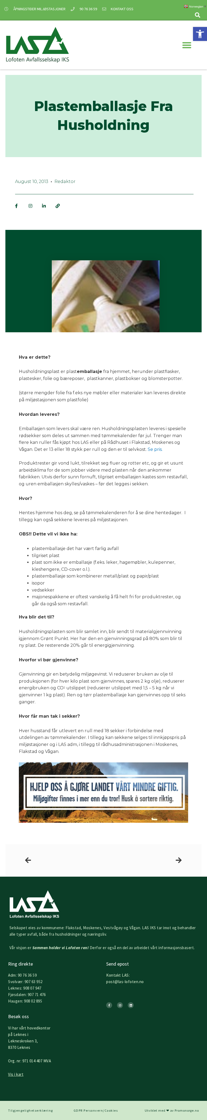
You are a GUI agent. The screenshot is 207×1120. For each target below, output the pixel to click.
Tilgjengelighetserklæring (30, 1110)
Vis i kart (15, 1074)
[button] (200, 34)
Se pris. (155, 449)
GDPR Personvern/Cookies (96, 1110)
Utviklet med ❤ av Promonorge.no (172, 1110)
